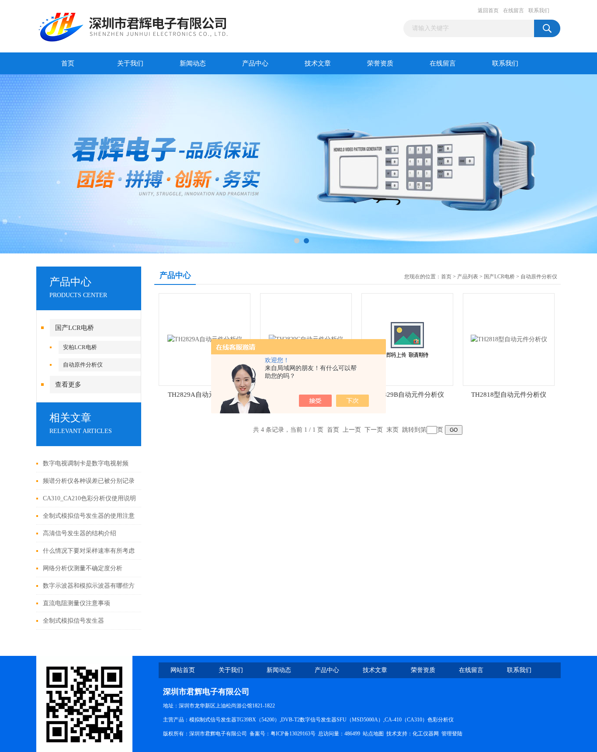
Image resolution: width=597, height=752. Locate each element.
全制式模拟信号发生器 (73, 620)
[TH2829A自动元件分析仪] (204, 339)
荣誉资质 (380, 63)
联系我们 (538, 10)
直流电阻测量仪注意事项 (76, 603)
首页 (67, 63)
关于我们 (130, 63)
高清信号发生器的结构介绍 (79, 533)
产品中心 (255, 63)
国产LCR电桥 (74, 327)
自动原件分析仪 (83, 364)
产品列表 (467, 277)
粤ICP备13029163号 (293, 734)
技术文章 (318, 63)
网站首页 (182, 670)
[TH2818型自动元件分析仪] (509, 339)
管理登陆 (451, 734)
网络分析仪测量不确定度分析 (82, 568)
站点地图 (373, 734)
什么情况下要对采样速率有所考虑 (89, 551)
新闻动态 (193, 63)
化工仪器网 (426, 734)
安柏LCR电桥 (80, 347)
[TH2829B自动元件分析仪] (407, 339)
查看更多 (68, 384)
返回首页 (488, 10)
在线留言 (513, 10)
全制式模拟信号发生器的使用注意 (89, 516)
